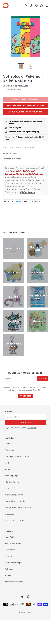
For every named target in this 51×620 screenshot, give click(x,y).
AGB (7, 488)
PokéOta (29, 612)
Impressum (10, 514)
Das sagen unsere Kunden (17, 456)
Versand (8, 469)
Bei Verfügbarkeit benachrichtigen (25, 105)
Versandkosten (13, 89)
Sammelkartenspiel (14, 562)
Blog (7, 463)
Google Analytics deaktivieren (18, 507)
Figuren (8, 556)
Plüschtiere (10, 550)
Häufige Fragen (27, 192)
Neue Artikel (10, 537)
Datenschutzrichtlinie (15, 501)
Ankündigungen (12, 475)
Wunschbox (25, 396)
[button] (36, 5)
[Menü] (46, 5)
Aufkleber (9, 569)
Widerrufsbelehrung (14, 495)
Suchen (42, 379)
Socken (8, 575)
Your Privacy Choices (14, 520)
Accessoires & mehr (14, 582)
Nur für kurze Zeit (13, 543)
